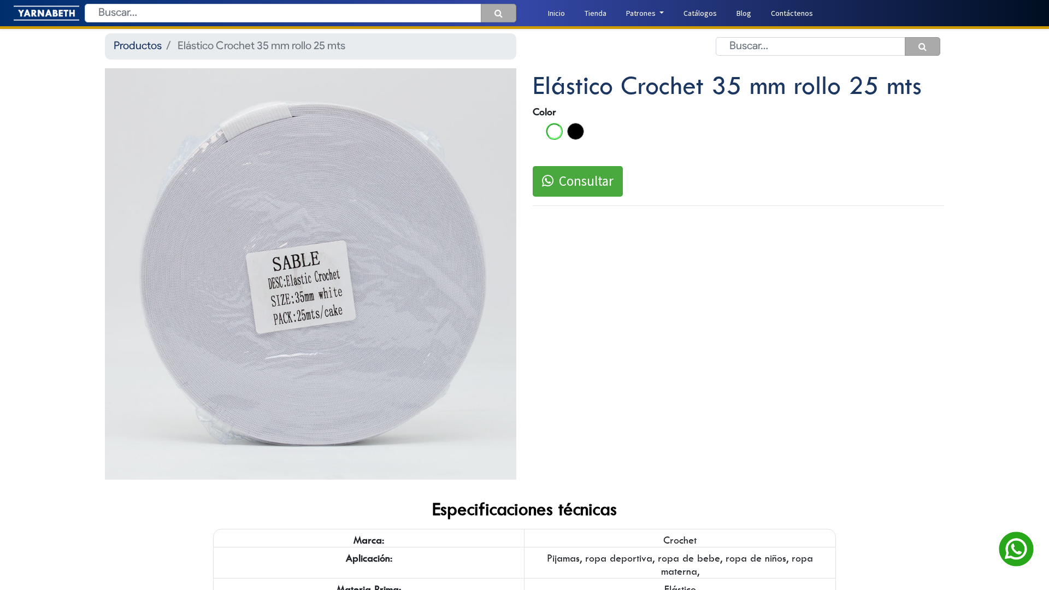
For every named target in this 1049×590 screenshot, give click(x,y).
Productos (138, 46)
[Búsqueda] (498, 13)
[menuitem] (556, 13)
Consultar (586, 181)
